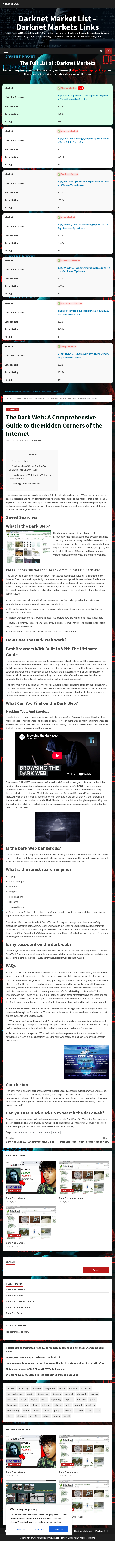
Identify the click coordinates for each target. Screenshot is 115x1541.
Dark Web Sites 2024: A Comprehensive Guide (30, 1140)
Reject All (39, 1529)
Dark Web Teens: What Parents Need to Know (84, 1140)
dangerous (43, 1393)
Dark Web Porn (14, 1312)
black (62, 1388)
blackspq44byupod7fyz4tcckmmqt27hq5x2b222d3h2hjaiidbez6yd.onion (83, 312)
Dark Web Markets (31, 1222)
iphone (58, 1404)
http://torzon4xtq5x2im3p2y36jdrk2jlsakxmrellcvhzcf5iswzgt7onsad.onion (83, 183)
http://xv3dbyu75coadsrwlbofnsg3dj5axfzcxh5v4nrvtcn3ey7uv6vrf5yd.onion (84, 269)
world (67, 1416)
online (47, 1410)
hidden (48, 1132)
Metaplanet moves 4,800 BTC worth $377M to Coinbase (35, 1368)
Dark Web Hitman (31, 1177)
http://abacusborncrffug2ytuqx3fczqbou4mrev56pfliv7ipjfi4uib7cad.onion (83, 140)
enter (44, 1399)
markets (90, 1404)
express (69, 1399)
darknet (69, 1393)
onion (26, 1410)
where (46, 1416)
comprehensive (20, 1132)
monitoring (13, 1410)
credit (30, 1393)
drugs (23, 1399)
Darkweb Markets (83, 1531)
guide (40, 1132)
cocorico (86, 1388)
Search (10, 1261)
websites (34, 1416)
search (79, 1410)
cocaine (73, 1388)
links (68, 1404)
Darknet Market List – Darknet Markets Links (57, 22)
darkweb (82, 1393)
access (10, 1388)
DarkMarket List (63, 1537)
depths (94, 1393)
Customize (20, 1529)
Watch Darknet (108, 51)
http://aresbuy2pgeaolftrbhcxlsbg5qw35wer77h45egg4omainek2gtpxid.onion (83, 226)
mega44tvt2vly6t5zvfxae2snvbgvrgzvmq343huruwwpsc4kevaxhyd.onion (83, 355)
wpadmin (11, 440)
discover (11, 1399)
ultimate (21, 1416)
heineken (12, 1404)
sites (89, 1410)
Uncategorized (12, 409)
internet (56, 1132)
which (57, 1416)
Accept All (58, 1529)
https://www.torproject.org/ (88, 70)
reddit (68, 1410)
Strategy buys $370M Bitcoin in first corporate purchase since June (42, 1374)
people (57, 1410)
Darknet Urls (102, 1531)
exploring (56, 1399)
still (98, 1410)
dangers (57, 1393)
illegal (35, 1404)
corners (32, 1132)
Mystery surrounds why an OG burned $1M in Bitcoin (33, 1357)
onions (36, 1410)
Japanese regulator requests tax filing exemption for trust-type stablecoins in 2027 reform (55, 1363)
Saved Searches (20, 461)
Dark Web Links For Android (20, 1301)
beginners (50, 1388)
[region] (39, 1519)
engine (34, 1399)
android (37, 1388)
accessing (24, 1388)
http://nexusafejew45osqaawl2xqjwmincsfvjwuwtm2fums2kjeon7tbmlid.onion (83, 97)
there (10, 1416)
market (78, 1404)
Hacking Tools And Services (26, 483)
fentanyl (81, 1399)
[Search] (101, 51)
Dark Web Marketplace (84, 1177)
